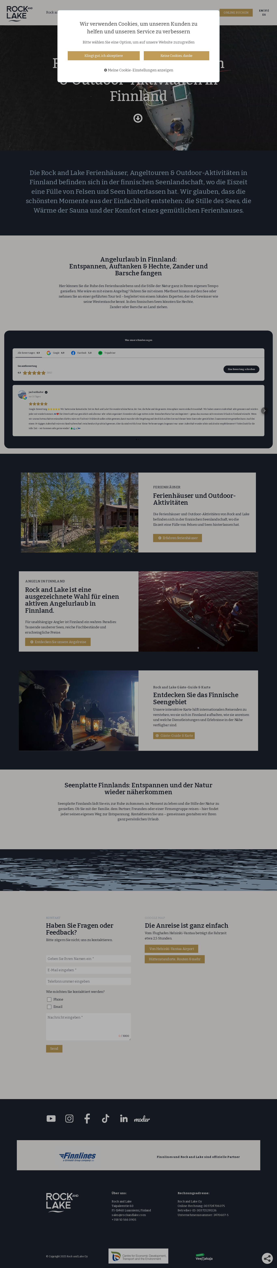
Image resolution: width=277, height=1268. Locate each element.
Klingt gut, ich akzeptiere (104, 56)
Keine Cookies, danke (176, 56)
